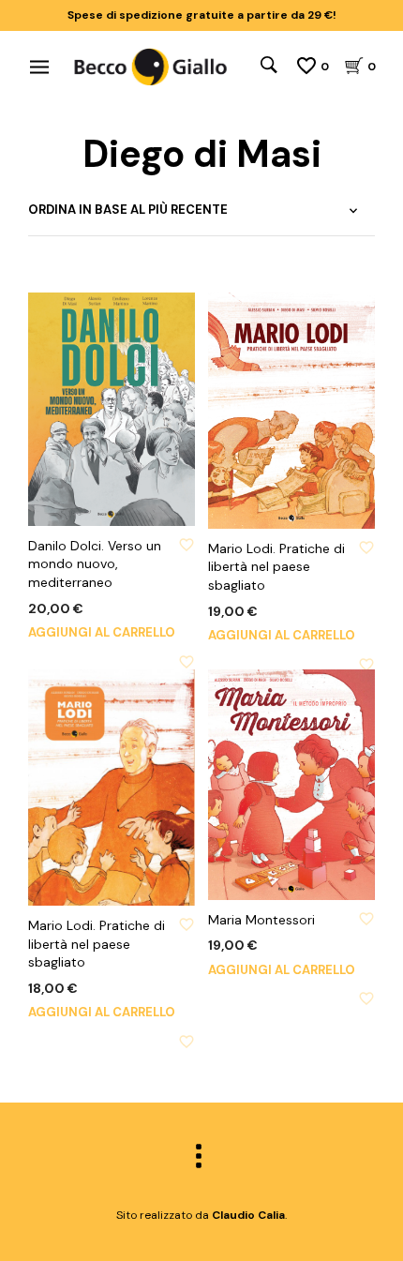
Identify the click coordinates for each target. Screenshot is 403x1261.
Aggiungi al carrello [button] (101, 632)
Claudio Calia (248, 1215)
